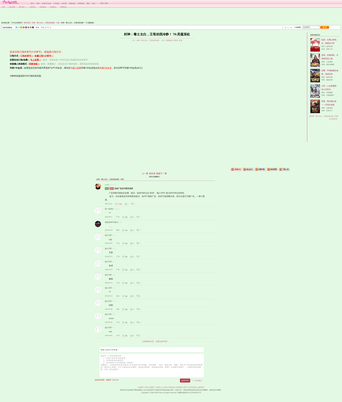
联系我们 (194, 387)
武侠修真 (329, 92)
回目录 (175, 40)
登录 (106, 3)
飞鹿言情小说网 (10, 2)
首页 (32, 3)
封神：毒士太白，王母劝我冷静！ (149, 40)
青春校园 (43, 7)
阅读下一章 (161, 173)
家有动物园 (330, 64)
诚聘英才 (201, 387)
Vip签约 (158, 387)
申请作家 (81, 3)
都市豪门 (22, 7)
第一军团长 (109, 209)
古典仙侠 (329, 108)
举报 (180, 40)
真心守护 (108, 235)
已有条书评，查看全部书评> (155, 341)
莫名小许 (329, 49)
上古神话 (329, 62)
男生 (88, 3)
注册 (101, 3)
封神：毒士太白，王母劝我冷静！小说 (45, 23)
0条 (126, 217)
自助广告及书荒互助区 (119, 188)
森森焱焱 (169, 40)
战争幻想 (329, 46)
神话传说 (27, 23)
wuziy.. (107, 185)
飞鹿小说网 (75, 68)
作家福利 (179, 387)
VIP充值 (56, 3)
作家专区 (72, 3)
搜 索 (325, 27)
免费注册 (115, 380)
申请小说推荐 (149, 387)
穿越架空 (53, 7)
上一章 (283, 28)
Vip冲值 (164, 387)
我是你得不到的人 (112, 222)
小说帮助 (140, 387)
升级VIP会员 (46, 3)
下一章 (289, 28)
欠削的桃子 (330, 95)
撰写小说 (186, 387)
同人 (93, 3)
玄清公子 (329, 111)
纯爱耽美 (63, 7)
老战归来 (329, 80)
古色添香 (12, 7)
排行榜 (64, 3)
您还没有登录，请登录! (103, 380)
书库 (38, 3)
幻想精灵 (32, 7)
